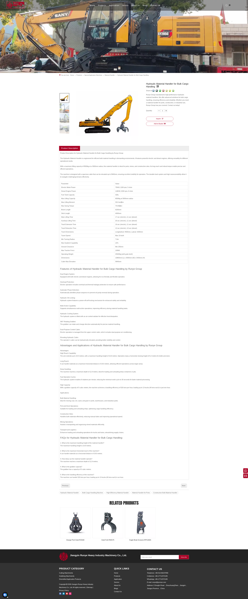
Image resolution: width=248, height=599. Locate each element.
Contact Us (155, 5)
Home (92, 5)
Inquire (158, 119)
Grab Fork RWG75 (107, 540)
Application (114, 5)
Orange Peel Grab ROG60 (75, 540)
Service (125, 5)
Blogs (145, 5)
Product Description (69, 148)
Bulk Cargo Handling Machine (92, 493)
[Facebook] (60, 593)
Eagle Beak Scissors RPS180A (140, 540)
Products (102, 5)
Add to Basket (158, 124)
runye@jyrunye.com (159, 582)
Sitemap (89, 587)
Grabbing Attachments (66, 576)
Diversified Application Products (70, 579)
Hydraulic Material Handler (69, 493)
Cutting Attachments (66, 573)
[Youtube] (67, 593)
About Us (135, 5)
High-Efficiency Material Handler (117, 493)
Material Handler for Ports (141, 493)
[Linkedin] (63, 593)
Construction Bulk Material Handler (165, 493)
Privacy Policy (64, 590)
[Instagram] (70, 593)
